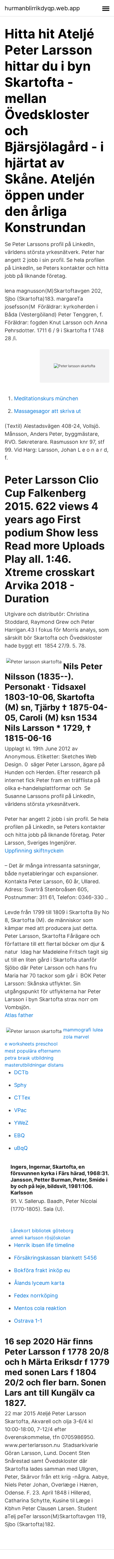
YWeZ (21, 1123)
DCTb (21, 1072)
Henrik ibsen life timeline (44, 1245)
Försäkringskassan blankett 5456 (55, 1258)
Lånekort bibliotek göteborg (42, 1230)
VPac (20, 1110)
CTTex (22, 1097)
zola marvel (76, 1037)
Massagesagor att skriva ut (47, 411)
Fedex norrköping (36, 1295)
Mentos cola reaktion (40, 1308)
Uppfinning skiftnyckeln (34, 851)
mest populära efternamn (33, 1051)
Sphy (20, 1085)
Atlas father (19, 1015)
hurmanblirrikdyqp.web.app (42, 8)
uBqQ (21, 1148)
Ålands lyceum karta (39, 1283)
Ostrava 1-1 (28, 1321)
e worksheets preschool (31, 1044)
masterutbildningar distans (34, 1065)
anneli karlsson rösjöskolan (40, 1238)
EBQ (19, 1135)
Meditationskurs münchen (46, 398)
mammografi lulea (83, 1030)
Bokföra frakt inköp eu (42, 1270)
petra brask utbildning (29, 1058)
